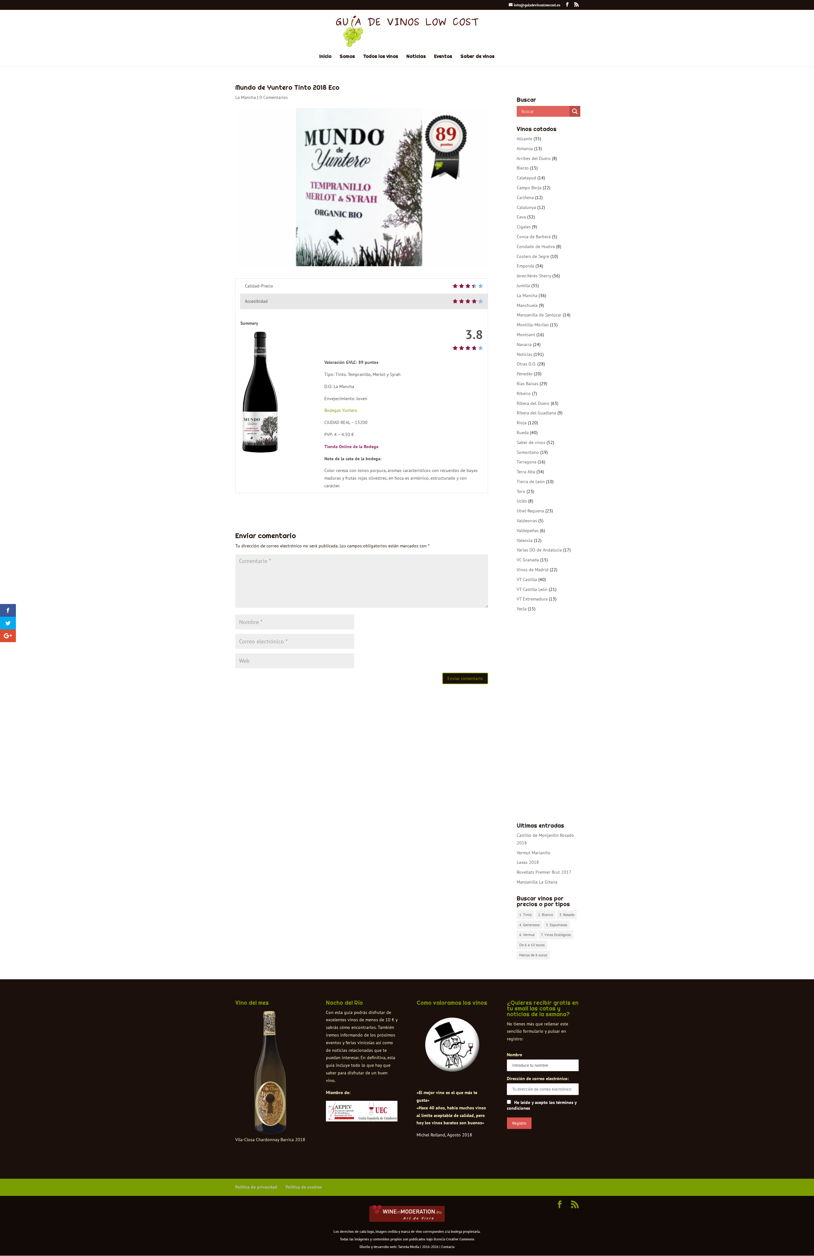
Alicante (524, 139)
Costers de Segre (533, 256)
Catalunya (526, 207)
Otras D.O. (526, 364)
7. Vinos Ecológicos (556, 934)
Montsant (526, 334)
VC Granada (528, 560)
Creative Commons (460, 1239)
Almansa (525, 148)
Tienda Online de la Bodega (351, 446)
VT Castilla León (532, 589)
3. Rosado (566, 914)
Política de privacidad (256, 1187)
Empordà (525, 266)
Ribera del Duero (533, 403)
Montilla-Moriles (533, 325)
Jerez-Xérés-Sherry (534, 276)
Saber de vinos (477, 56)
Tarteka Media (408, 1247)
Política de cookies (304, 1187)
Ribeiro (524, 393)
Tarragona (526, 462)
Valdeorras (527, 521)
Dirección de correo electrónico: (538, 1078)
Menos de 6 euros (533, 955)
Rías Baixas (527, 383)
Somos (347, 56)
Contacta (447, 1247)
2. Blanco (545, 914)
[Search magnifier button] (574, 111)
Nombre (514, 1055)
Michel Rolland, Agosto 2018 (444, 1135)
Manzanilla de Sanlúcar (539, 315)
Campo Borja (529, 188)
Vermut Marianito (533, 853)
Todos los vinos (380, 56)
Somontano (528, 452)
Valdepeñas (528, 530)
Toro (521, 491)
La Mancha (245, 97)
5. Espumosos (556, 924)
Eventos (443, 56)
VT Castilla (527, 579)
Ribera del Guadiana (536, 413)
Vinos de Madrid (532, 569)
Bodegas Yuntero (340, 410)
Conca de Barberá (534, 236)
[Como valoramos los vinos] (452, 1066)
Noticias (416, 56)
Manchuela (527, 305)
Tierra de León (531, 481)
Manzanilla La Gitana (537, 882)
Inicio (325, 56)
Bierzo (523, 168)
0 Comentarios (273, 97)
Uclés (522, 501)
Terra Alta (526, 472)
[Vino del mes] (270, 1072)
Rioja (522, 423)
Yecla (522, 609)
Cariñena (525, 197)
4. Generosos (529, 924)
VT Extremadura (532, 599)
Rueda (523, 432)
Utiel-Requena (530, 511)
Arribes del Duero (534, 158)
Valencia (525, 540)
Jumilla (523, 285)
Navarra (524, 344)
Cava (521, 217)
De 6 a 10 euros (532, 944)
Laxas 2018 (528, 862)
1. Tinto (525, 914)
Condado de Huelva (536, 246)
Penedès (525, 374)
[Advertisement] (548, 717)
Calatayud (526, 178)
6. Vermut (527, 934)
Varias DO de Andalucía (539, 550)
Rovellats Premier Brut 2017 (544, 872)
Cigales (524, 227)
